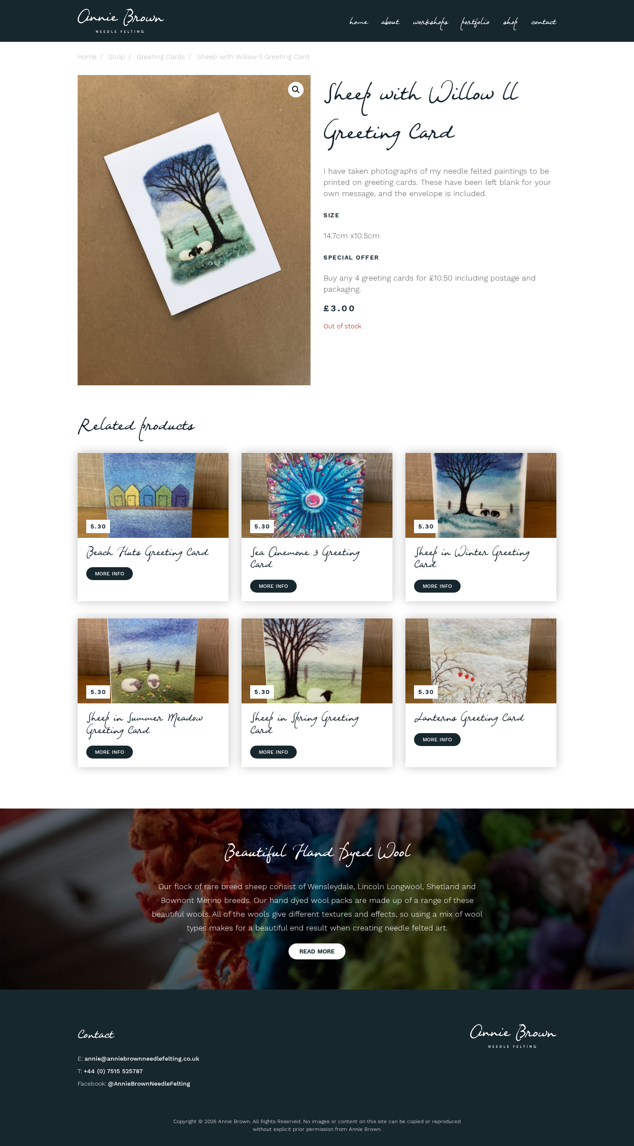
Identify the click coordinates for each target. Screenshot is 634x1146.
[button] (296, 89)
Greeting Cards (161, 57)
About (390, 22)
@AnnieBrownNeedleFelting (149, 1083)
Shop (510, 22)
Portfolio (475, 22)
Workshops (430, 22)
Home (358, 22)
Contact (543, 22)
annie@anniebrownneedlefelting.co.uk (142, 1058)
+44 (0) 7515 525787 (113, 1071)
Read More (317, 951)
